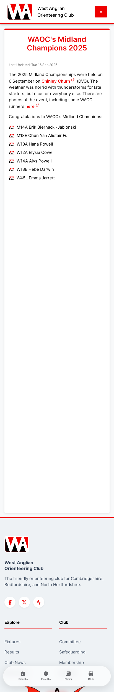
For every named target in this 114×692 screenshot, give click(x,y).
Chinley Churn (56, 81)
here (30, 106)
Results (11, 652)
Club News (15, 662)
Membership (71, 662)
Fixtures (12, 641)
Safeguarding (72, 652)
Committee (70, 641)
